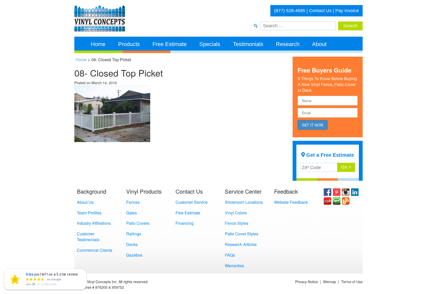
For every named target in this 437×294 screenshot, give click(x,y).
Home (98, 44)
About (319, 44)
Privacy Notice (306, 281)
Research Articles (241, 244)
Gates (131, 213)
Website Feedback (291, 202)
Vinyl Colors (236, 213)
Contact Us (320, 10)
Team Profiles (89, 213)
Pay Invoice (347, 10)
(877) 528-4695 (289, 10)
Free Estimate (169, 44)
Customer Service (192, 202)
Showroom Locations (244, 202)
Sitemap (329, 281)
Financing (184, 223)
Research (287, 44)
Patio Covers (137, 223)
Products (129, 44)
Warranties (234, 265)
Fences (133, 202)
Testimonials (248, 44)
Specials (209, 44)
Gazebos (134, 255)
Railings (133, 234)
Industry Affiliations (94, 223)
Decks (132, 244)
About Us (85, 202)
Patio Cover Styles (241, 234)
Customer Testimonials (88, 236)
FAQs (230, 255)
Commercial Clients (94, 250)
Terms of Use (352, 281)
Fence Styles (236, 223)
